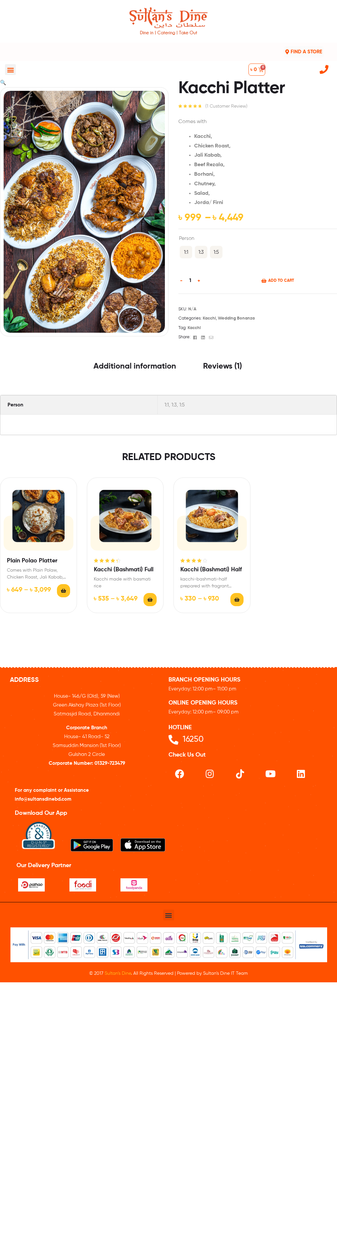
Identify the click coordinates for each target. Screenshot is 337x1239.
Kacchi (209, 318)
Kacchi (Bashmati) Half (211, 570)
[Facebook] (179, 774)
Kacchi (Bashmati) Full (123, 570)
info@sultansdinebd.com (43, 799)
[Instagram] (210, 774)
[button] (10, 69)
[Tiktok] (240, 774)
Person (186, 238)
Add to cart (281, 281)
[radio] (186, 252)
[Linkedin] (301, 774)
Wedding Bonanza (236, 318)
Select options (63, 590)
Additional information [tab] (134, 366)
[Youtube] (271, 774)
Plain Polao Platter (32, 561)
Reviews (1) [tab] (222, 366)
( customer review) (226, 106)
